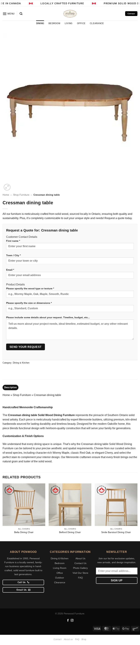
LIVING (69, 23)
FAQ (80, 577)
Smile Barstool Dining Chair (116, 532)
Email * (10, 269)
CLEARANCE (97, 23)
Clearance (59, 582)
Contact (57, 639)
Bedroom (60, 563)
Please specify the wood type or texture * (30, 288)
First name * (13, 240)
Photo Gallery (80, 568)
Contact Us (80, 563)
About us (68, 639)
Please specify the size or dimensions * (29, 303)
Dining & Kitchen (21, 362)
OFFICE (81, 23)
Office (60, 573)
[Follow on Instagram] (72, 620)
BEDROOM (54, 23)
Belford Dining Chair (70, 532)
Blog (84, 639)
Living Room (59, 568)
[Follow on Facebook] (68, 620)
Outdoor (59, 577)
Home (6, 195)
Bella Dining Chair (23, 532)
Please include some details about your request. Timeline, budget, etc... (48, 317)
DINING (40, 23)
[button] (9, 14)
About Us (80, 558)
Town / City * (13, 255)
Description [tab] (10, 387)
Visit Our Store (80, 573)
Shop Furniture (21, 195)
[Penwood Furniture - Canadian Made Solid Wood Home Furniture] (70, 14)
